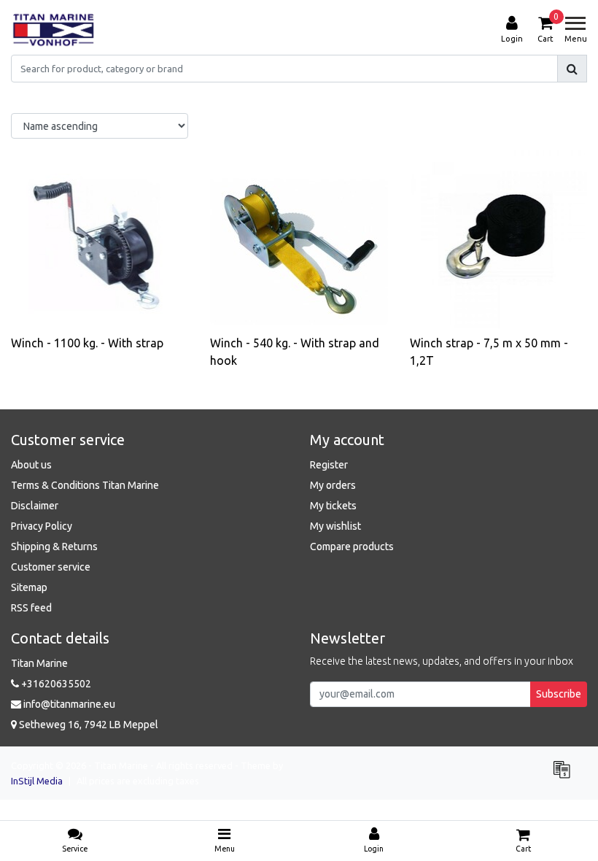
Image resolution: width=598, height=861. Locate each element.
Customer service (50, 567)
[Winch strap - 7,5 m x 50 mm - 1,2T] (498, 239)
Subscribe (558, 694)
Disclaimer (34, 505)
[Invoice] (565, 775)
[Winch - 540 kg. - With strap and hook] (298, 239)
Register (329, 465)
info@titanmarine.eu (69, 704)
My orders (333, 485)
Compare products (352, 546)
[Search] (572, 68)
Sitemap (29, 587)
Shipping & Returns (54, 546)
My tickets (333, 505)
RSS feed (31, 608)
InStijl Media (37, 781)
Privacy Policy (41, 526)
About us (31, 465)
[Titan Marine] (53, 30)
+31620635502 (55, 684)
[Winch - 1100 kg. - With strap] (99, 239)
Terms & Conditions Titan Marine (85, 485)
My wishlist (335, 526)
